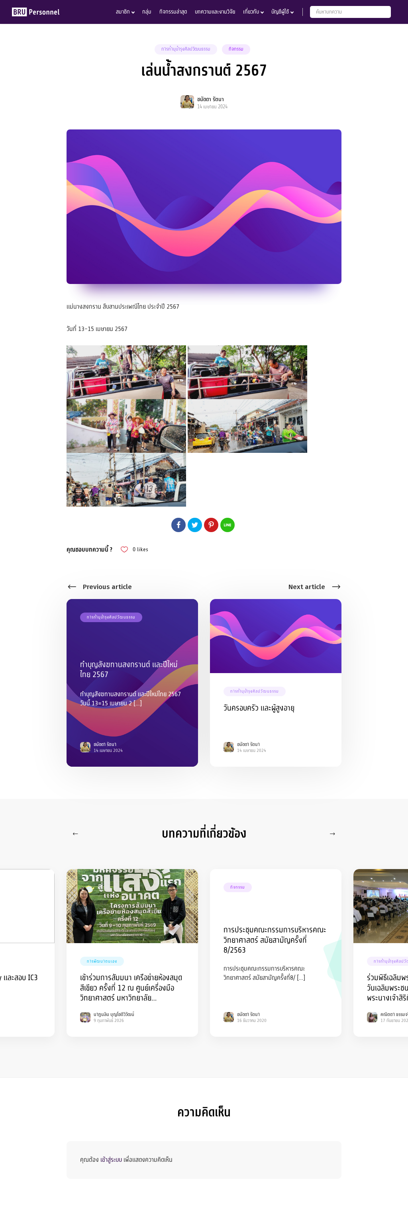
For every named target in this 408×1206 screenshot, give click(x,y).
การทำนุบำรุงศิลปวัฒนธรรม (185, 49)
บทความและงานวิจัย (215, 12)
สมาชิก (123, 12)
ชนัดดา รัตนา (210, 99)
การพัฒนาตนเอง (102, 961)
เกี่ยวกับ (251, 12)
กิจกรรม (236, 49)
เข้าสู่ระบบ (111, 1160)
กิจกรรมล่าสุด (173, 12)
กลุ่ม (146, 12)
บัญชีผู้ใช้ (280, 12)
